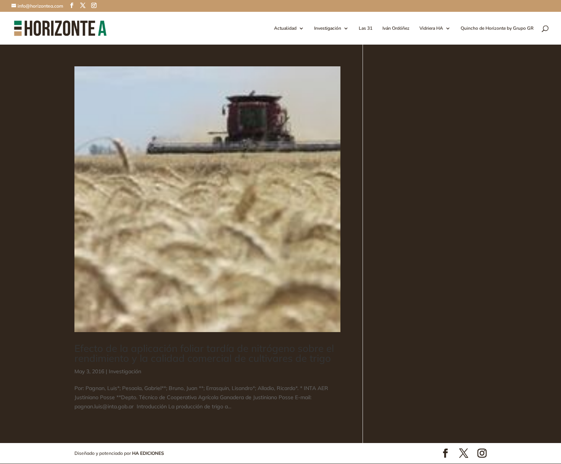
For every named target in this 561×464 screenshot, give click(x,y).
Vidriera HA (431, 28)
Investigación (327, 28)
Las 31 (365, 28)
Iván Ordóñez (395, 28)
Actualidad (285, 28)
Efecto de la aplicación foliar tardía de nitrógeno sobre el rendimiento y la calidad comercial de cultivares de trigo (204, 353)
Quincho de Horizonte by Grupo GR (497, 28)
